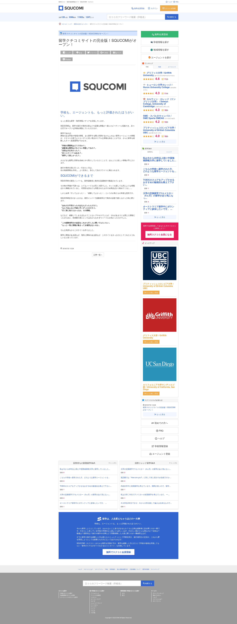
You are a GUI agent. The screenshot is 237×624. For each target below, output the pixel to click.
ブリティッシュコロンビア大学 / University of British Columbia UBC (159, 130)
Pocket (68, 59)
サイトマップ (155, 569)
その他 (93, 613)
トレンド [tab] (169, 152)
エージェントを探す (161, 57)
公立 (123, 593)
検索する (172, 17)
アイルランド (95, 593)
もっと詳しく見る (152, 292)
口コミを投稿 (170, 8)
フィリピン (94, 605)
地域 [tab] (159, 67)
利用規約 (112, 569)
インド (93, 609)
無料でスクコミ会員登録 (118, 552)
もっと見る (160, 141)
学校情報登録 (161, 446)
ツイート (93, 52)
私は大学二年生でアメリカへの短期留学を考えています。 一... (145, 494)
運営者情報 (145, 569)
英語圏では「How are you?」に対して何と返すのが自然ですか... (146, 477)
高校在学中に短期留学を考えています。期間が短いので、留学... (146, 486)
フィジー (94, 607)
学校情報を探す (161, 42)
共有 (106, 52)
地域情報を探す (161, 49)
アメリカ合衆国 (96, 595)
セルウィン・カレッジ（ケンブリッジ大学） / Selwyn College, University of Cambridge (159, 102)
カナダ (93, 601)
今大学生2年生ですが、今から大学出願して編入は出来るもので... (146, 503)
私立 (123, 595)
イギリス (94, 597)
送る (80, 52)
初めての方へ (161, 422)
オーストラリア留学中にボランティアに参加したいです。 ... (158, 208)
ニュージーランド (96, 603)
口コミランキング (158, 593)
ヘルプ (170, 2)
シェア (68, 52)
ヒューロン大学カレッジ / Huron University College (159, 87)
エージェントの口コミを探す (69, 597)
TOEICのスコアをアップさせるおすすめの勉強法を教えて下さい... (158, 182)
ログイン (154, 8)
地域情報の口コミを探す (67, 595)
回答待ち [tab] (150, 152)
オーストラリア (96, 599)
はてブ (118, 52)
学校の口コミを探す (66, 593)
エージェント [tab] (172, 67)
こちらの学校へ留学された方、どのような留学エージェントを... (159, 170)
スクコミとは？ (88, 569)
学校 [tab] (147, 67)
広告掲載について (135, 569)
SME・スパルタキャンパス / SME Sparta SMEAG (159, 117)
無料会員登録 (139, 8)
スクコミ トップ (67, 24)
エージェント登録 (161, 453)
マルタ (93, 611)
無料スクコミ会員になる (159, 234)
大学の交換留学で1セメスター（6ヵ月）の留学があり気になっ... (158, 196)
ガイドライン (99, 569)
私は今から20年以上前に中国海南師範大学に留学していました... (159, 159)
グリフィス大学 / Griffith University (159, 74)
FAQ (177, 2)
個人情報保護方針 (122, 569)
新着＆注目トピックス (81, 24)
